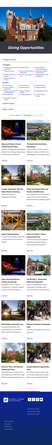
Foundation (7, 424)
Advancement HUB (33, 409)
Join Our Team (8, 421)
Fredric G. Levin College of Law (26, 75)
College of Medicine (40, 85)
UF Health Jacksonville (25, 94)
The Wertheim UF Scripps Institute (10, 98)
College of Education (9, 71)
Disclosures (7, 426)
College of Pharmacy (41, 87)
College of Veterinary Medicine (25, 91)
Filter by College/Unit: (16, 115)
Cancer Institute (8, 85)
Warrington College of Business (9, 78)
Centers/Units (8, 103)
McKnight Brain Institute (42, 90)
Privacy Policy (8, 429)
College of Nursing (24, 87)
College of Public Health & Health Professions (10, 91)
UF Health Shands (8, 94)
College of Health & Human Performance (27, 71)
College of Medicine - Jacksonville (9, 88)
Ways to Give (8, 109)
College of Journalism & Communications (41, 71)
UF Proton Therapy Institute (40, 95)
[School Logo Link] (14, 400)
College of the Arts (24, 67)
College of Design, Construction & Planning (41, 68)
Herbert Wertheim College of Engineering (42, 75)
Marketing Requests (34, 414)
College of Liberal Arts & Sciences (10, 75)
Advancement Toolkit (34, 411)
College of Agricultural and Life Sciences (10, 68)
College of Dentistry (25, 85)
